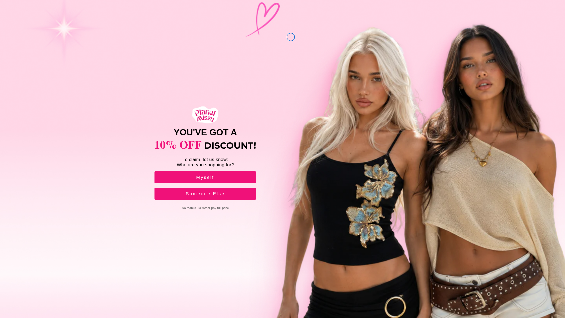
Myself (205, 177)
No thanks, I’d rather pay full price (205, 208)
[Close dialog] (291, 37)
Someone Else (205, 193)
